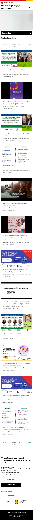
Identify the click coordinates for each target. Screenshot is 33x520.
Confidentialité (16, 518)
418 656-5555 (11, 495)
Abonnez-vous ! (11, 479)
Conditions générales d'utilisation (16, 515)
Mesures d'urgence (6, 491)
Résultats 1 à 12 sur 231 (16, 45)
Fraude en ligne (16, 516)
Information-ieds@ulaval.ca (12, 472)
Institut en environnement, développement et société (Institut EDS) (10, 7)
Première (4, 44)
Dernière (29, 44)
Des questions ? (11, 485)
